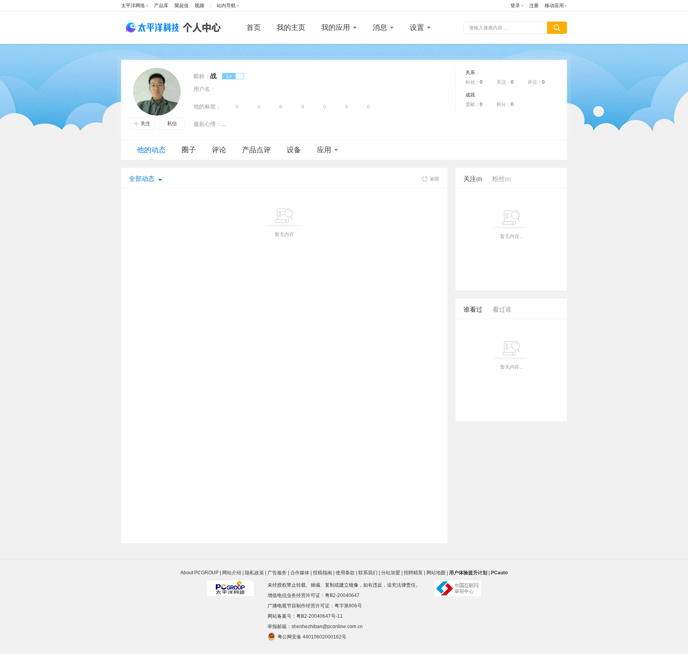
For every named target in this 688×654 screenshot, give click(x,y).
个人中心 (200, 28)
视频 (199, 5)
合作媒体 (299, 572)
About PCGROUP (199, 572)
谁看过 (473, 309)
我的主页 (291, 27)
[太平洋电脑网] (149, 28)
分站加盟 (390, 572)
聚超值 (181, 5)
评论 (219, 150)
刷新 (435, 179)
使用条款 (345, 572)
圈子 (189, 150)
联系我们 (367, 572)
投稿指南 (322, 572)
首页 (253, 27)
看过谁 (502, 309)
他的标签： (207, 106)
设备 (294, 150)
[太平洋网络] (230, 585)
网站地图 (436, 572)
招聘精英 (413, 572)
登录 (515, 5)
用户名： (205, 89)
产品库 (161, 5)
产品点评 (256, 150)
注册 (534, 5)
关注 (145, 123)
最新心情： (207, 124)
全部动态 (141, 178)
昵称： (202, 76)
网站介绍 (231, 572)
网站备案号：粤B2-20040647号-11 (305, 616)
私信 (172, 123)
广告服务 (277, 572)
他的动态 (151, 150)
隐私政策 (254, 572)
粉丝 (501, 178)
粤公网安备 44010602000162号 (312, 637)
